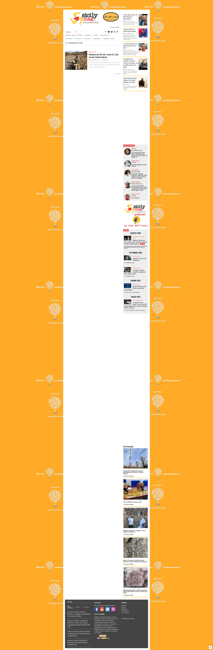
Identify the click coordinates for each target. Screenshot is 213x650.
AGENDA (74, 35)
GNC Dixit (133, 149)
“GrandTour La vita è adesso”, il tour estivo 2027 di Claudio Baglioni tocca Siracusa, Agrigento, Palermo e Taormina (135, 305)
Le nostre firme (125, 612)
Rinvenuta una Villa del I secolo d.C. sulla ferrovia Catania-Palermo (103, 55)
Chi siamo (124, 605)
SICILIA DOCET (78, 38)
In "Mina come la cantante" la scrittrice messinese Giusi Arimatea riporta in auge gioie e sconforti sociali (130, 37)
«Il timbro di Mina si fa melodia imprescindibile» (129, 30)
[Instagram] (114, 31)
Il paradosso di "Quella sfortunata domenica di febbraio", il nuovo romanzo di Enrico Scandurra (130, 53)
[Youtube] (109, 31)
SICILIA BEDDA (68, 38)
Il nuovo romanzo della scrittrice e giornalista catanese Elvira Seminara (130, 87)
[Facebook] (117, 31)
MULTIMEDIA (79, 35)
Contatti (123, 607)
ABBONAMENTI (106, 38)
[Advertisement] (135, 118)
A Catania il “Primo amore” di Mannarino (140, 259)
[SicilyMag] (84, 24)
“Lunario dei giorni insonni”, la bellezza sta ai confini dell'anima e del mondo (130, 80)
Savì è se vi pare (135, 194)
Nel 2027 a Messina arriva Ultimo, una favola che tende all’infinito (135, 288)
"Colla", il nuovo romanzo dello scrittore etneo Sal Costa (130, 23)
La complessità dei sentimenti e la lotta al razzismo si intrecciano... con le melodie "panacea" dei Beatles (130, 63)
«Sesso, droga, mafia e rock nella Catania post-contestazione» (130, 17)
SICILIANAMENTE (96, 38)
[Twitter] (112, 31)
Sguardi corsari (135, 161)
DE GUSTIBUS (87, 38)
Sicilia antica (92, 52)
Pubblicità (123, 609)
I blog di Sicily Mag (129, 146)
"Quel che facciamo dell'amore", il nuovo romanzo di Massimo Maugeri (130, 72)
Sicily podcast (135, 170)
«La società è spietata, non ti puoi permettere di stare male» (130, 46)
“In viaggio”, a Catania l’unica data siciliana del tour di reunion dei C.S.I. (134, 272)
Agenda (126, 230)
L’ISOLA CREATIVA (104, 35)
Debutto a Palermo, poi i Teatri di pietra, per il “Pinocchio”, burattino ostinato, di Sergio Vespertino (135, 242)
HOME (66, 35)
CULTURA (95, 35)
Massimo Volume (135, 182)
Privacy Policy (125, 610)
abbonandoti (115, 629)
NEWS (70, 35)
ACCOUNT (112, 38)
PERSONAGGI (87, 35)
